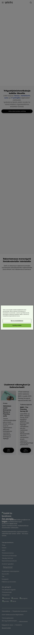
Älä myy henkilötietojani (17, 320)
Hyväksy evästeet (17, 325)
